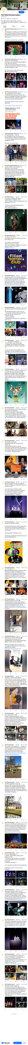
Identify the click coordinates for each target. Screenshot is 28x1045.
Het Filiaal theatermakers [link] (11, 29)
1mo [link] (25, 29)
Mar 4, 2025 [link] (24, 822)
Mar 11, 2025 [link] (24, 782)
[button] (2, 2)
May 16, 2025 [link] (23, 340)
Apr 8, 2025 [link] (24, 567)
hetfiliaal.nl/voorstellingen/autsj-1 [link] (12, 963)
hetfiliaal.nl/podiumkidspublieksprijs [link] (18, 352)
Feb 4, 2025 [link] (24, 954)
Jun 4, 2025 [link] (24, 307)
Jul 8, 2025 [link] (24, 235)
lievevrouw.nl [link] (8, 539)
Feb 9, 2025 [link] (24, 919)
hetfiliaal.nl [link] (3, 23)
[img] (14, 5)
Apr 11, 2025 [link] (24, 522)
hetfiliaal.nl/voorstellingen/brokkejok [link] (18, 607)
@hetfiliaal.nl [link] (21, 29)
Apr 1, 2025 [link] (24, 636)
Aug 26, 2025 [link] (23, 196)
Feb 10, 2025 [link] (24, 889)
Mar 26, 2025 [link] (23, 676)
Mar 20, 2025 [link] (23, 744)
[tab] (4, 26)
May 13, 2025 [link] (23, 369)
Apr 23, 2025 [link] (24, 482)
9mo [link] (25, 59)
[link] (4, 18)
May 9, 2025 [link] (24, 407)
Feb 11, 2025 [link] (24, 852)
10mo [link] (25, 92)
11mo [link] (25, 133)
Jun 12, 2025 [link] (24, 275)
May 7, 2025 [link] (24, 440)
